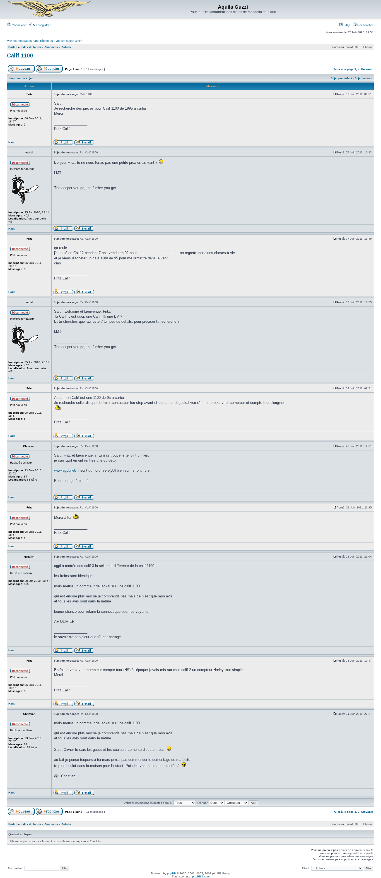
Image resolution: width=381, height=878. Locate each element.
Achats (66, 47)
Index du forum (31, 47)
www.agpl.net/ (65, 470)
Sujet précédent (341, 78)
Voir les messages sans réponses (30, 40)
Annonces (51, 47)
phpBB (171, 873)
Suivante (367, 69)
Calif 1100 (20, 55)
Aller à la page (344, 69)
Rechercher (364, 25)
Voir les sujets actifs (69, 40)
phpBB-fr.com (200, 876)
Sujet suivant (363, 78)
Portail (12, 47)
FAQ (346, 25)
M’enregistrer (41, 25)
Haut (11, 142)
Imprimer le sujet (21, 78)
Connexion (18, 25)
